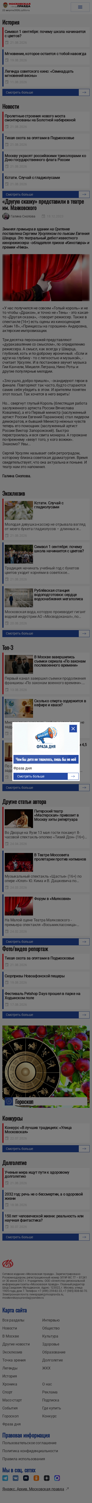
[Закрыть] (73, 728)
